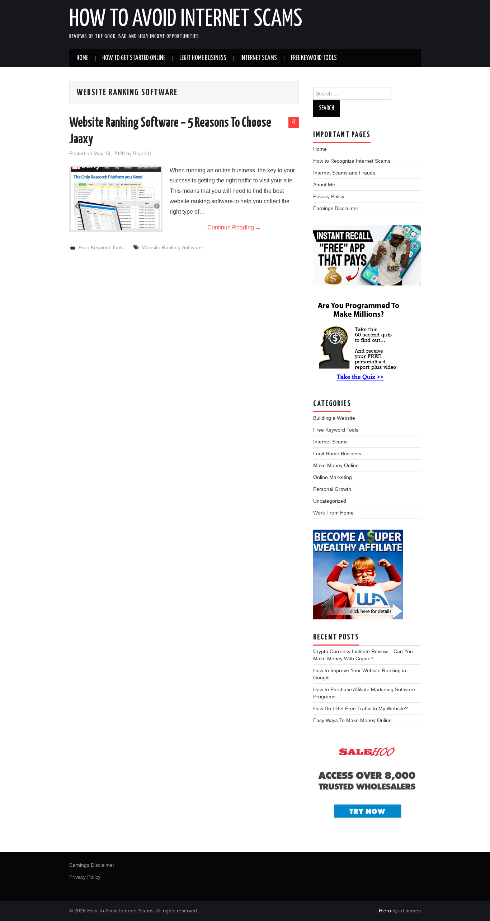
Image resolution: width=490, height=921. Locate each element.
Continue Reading (234, 227)
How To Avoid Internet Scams (185, 19)
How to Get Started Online (133, 58)
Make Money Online (336, 465)
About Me (324, 184)
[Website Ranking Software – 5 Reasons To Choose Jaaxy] (116, 198)
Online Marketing (332, 477)
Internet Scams (258, 58)
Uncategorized (329, 501)
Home (82, 58)
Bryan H (142, 153)
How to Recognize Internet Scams (351, 161)
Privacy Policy (328, 196)
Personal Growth (332, 489)
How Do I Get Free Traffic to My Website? (360, 708)
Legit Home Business (202, 58)
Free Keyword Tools (314, 58)
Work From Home (333, 513)
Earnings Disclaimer (335, 208)
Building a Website (334, 418)
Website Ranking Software (172, 247)
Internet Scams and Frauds (344, 173)
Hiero (385, 910)
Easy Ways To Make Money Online (352, 720)
